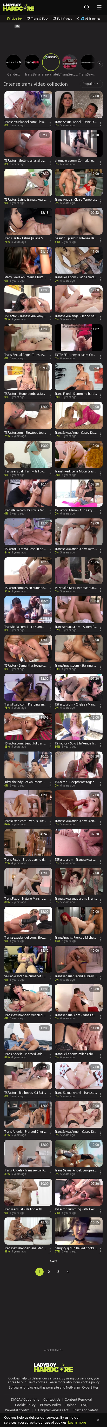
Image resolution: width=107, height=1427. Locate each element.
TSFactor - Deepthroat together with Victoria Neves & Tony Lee (75, 782)
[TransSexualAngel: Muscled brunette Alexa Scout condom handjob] (28, 1002)
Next (53, 1261)
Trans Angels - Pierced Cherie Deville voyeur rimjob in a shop (25, 1131)
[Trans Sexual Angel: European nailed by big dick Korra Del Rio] (79, 1158)
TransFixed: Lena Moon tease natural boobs (75, 471)
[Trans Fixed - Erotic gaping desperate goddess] (28, 847)
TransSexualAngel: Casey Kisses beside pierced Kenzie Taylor (75, 432)
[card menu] (50, 124)
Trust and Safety (85, 1410)
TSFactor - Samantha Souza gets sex (25, 665)
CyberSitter (90, 1387)
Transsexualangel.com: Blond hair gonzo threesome (75, 821)
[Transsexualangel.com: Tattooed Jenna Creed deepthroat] (79, 536)
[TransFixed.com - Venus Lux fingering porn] (28, 808)
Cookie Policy (25, 1404)
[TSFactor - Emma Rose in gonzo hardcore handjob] (28, 536)
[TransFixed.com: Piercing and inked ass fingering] (28, 692)
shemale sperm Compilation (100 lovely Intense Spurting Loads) (76, 160)
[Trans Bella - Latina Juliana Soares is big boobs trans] (28, 226)
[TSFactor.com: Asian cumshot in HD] (28, 575)
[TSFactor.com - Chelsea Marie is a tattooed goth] (79, 692)
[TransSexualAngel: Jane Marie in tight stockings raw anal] (28, 1235)
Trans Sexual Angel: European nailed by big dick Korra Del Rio (76, 1170)
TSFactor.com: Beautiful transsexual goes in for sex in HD (25, 743)
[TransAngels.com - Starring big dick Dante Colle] (79, 653)
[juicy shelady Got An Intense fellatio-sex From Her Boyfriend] (28, 770)
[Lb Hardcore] (18, 7)
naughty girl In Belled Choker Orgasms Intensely (75, 1248)
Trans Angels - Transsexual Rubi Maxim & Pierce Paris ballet (25, 1170)
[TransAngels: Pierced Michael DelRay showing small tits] (79, 925)
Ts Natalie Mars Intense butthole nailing (75, 588)
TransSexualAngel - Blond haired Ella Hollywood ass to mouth (75, 316)
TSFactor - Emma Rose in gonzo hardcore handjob (25, 549)
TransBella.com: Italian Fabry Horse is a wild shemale (75, 1054)
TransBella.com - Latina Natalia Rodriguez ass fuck (75, 277)
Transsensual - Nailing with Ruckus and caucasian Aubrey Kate (25, 1209)
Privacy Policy (50, 1404)
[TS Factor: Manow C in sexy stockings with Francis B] (79, 497)
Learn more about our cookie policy (74, 1382)
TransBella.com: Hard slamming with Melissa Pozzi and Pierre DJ (25, 626)
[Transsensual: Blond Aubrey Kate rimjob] (79, 964)
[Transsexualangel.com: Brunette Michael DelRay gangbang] (79, 886)
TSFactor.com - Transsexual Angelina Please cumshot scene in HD (76, 859)
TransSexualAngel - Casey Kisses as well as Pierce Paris (76, 1131)
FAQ (84, 1404)
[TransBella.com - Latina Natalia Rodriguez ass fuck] (79, 265)
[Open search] (86, 7)
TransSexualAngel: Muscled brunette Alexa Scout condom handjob (25, 1015)
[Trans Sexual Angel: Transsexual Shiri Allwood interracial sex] (28, 342)
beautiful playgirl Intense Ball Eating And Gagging (75, 238)
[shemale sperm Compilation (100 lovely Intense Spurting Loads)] (79, 148)
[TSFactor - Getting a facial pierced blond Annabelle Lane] (28, 148)
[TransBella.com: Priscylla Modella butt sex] (28, 497)
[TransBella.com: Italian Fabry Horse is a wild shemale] (79, 1041)
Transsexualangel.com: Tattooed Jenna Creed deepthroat (75, 549)
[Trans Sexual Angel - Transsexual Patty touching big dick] (79, 1080)
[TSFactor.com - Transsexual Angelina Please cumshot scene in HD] (79, 847)
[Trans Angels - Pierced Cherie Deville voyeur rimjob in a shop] (28, 1119)
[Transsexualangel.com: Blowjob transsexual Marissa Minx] (28, 925)
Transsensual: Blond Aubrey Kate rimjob (75, 976)
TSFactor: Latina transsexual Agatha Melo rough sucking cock (25, 199)
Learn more (77, 1422)
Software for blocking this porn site (34, 1387)
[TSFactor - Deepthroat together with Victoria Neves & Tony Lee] (79, 770)
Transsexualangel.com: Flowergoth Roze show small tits (25, 122)
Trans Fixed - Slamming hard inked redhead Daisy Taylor (75, 393)
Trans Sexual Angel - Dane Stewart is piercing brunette (75, 122)
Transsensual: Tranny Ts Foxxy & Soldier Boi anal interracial (25, 471)
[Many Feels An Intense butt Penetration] (28, 265)
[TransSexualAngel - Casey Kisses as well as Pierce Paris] (79, 1119)
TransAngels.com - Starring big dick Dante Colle (75, 665)
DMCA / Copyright (25, 1399)
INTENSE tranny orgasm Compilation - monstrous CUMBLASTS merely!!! (75, 354)
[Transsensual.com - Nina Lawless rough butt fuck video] (79, 1002)
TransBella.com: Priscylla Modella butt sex (25, 510)
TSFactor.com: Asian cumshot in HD (24, 588)
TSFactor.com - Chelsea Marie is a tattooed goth (75, 704)
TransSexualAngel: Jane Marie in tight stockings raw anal (24, 1248)
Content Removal (78, 1399)
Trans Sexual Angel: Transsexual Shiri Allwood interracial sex (25, 354)
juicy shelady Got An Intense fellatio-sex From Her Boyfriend (25, 782)
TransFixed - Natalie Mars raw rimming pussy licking (25, 898)
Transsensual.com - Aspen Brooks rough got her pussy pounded (75, 626)
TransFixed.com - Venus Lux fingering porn (25, 821)
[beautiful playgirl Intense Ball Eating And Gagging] (79, 226)
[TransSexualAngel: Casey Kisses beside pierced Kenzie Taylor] (79, 420)
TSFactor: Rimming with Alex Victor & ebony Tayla (75, 1209)
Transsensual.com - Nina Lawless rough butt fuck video (75, 1015)
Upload (71, 1404)
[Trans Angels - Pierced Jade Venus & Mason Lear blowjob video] (28, 1041)
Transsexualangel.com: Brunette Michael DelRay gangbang (75, 898)
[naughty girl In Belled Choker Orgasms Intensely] (79, 1235)
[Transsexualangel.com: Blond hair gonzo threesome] (79, 808)
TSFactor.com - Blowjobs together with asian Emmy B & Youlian (25, 432)
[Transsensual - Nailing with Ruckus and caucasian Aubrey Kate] (28, 1197)
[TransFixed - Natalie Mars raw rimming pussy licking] (28, 886)
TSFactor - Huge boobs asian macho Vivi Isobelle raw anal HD (24, 393)
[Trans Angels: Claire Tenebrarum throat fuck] (79, 187)
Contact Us (51, 1399)
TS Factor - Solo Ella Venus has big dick (76, 743)
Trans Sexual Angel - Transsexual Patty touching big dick (75, 1092)
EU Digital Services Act (52, 1410)
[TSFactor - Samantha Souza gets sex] (28, 653)
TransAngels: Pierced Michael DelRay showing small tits (75, 937)
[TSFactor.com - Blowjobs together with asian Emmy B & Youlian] (28, 420)
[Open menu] (99, 7)
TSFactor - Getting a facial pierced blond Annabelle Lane (25, 160)
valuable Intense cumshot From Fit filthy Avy (25, 976)
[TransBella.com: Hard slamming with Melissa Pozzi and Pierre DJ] (28, 614)
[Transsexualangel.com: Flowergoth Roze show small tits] (28, 109)
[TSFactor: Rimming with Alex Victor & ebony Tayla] (79, 1197)
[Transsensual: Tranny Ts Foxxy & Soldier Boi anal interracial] (28, 459)
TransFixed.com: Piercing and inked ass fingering (25, 704)
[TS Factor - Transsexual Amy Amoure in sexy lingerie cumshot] (28, 303)
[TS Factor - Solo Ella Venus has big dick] (79, 731)
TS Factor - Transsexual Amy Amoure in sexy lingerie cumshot (25, 316)
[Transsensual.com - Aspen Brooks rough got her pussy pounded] (79, 614)
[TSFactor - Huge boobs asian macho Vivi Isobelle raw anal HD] (28, 381)
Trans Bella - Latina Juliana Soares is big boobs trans (25, 238)
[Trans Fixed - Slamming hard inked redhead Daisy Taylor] (79, 381)
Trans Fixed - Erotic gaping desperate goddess (25, 859)
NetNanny (73, 1387)
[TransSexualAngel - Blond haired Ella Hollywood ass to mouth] (79, 303)
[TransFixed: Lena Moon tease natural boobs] (79, 459)
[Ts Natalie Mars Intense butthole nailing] (79, 575)
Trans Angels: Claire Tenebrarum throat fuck (75, 199)
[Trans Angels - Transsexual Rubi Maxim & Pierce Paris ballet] (28, 1158)
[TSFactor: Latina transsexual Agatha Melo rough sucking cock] (28, 187)
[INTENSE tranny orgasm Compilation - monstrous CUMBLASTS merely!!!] (79, 342)
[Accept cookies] (98, 1420)
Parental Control (17, 1410)
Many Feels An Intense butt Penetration (24, 277)
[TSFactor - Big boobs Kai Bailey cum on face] (28, 1080)
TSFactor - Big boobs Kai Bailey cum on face (24, 1092)
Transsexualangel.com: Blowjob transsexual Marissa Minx (24, 937)
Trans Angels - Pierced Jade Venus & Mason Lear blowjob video (25, 1054)
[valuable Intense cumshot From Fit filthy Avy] (28, 964)
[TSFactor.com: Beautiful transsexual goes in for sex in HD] (28, 731)
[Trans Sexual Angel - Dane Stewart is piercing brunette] (79, 109)
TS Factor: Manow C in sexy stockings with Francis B (75, 510)
